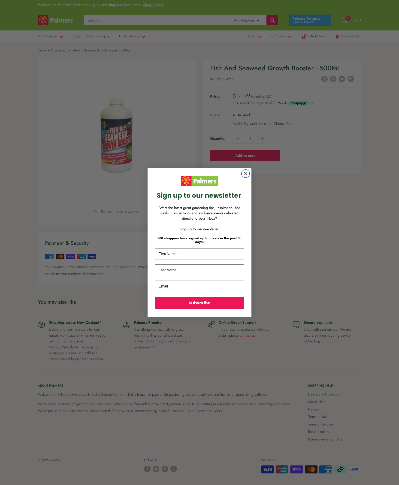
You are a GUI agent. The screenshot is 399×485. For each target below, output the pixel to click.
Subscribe (200, 303)
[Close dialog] (246, 174)
